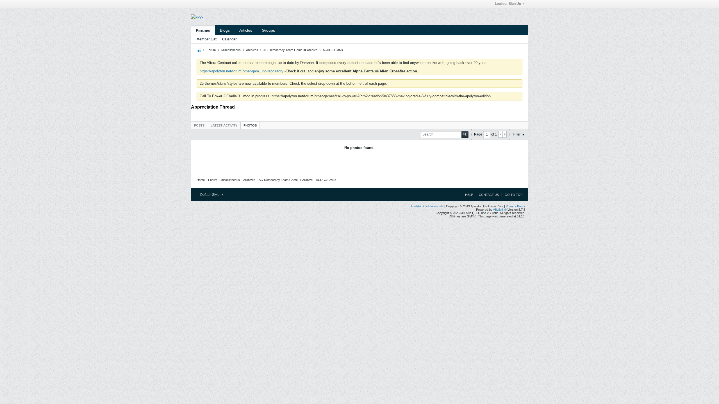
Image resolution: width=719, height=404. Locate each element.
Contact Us (489, 194)
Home (201, 180)
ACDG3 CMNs (333, 50)
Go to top (513, 194)
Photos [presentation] (250, 125)
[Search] (464, 134)
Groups (268, 30)
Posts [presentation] (199, 125)
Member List (207, 39)
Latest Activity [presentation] (224, 125)
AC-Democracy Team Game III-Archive (290, 50)
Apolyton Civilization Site (427, 206)
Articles (245, 30)
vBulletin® (500, 209)
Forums (203, 30)
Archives (252, 50)
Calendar (229, 39)
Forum (211, 50)
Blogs (225, 30)
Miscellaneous (231, 50)
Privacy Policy (515, 206)
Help (469, 194)
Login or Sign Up (508, 4)
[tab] (199, 125)
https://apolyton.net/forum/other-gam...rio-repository (241, 71)
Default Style (210, 195)
